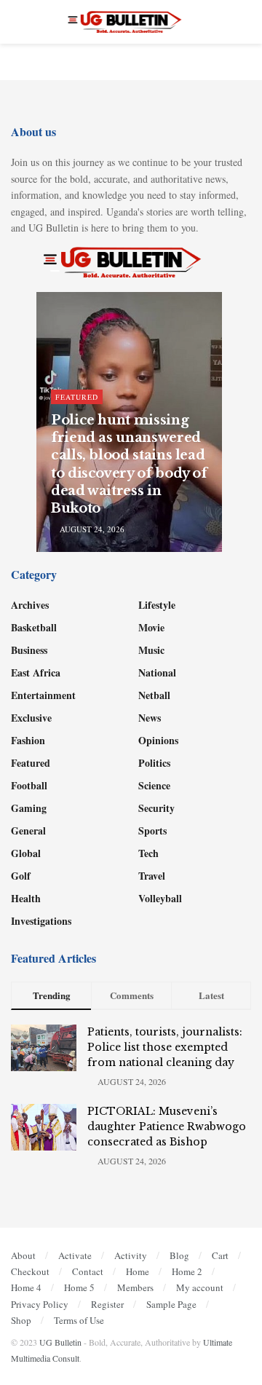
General (28, 830)
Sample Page (171, 1304)
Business (29, 650)
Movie (151, 627)
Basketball (34, 627)
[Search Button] (245, 22)
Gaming (29, 808)
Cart (220, 1255)
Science (154, 785)
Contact (87, 1271)
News (149, 717)
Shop (21, 1320)
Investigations (41, 920)
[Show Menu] (17, 22)
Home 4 (26, 1287)
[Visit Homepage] (131, 22)
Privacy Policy (39, 1304)
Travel (151, 875)
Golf (21, 875)
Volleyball (160, 898)
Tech (148, 853)
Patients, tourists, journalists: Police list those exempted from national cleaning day (164, 1047)
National (157, 672)
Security (156, 808)
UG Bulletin (60, 1342)
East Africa (35, 672)
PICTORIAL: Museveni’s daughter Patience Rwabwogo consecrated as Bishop (166, 1126)
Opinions (158, 740)
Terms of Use (79, 1320)
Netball (154, 695)
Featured (76, 397)
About (23, 1255)
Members (135, 1287)
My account (199, 1287)
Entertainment (43, 695)
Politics (154, 762)
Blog (179, 1255)
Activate (75, 1255)
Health (26, 898)
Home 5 (79, 1287)
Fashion (28, 740)
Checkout (30, 1271)
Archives (30, 604)
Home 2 (187, 1271)
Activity (130, 1255)
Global (26, 853)
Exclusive (31, 717)
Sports (152, 830)
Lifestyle (156, 604)
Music (151, 650)
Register (107, 1304)
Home (137, 1271)
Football (29, 785)
